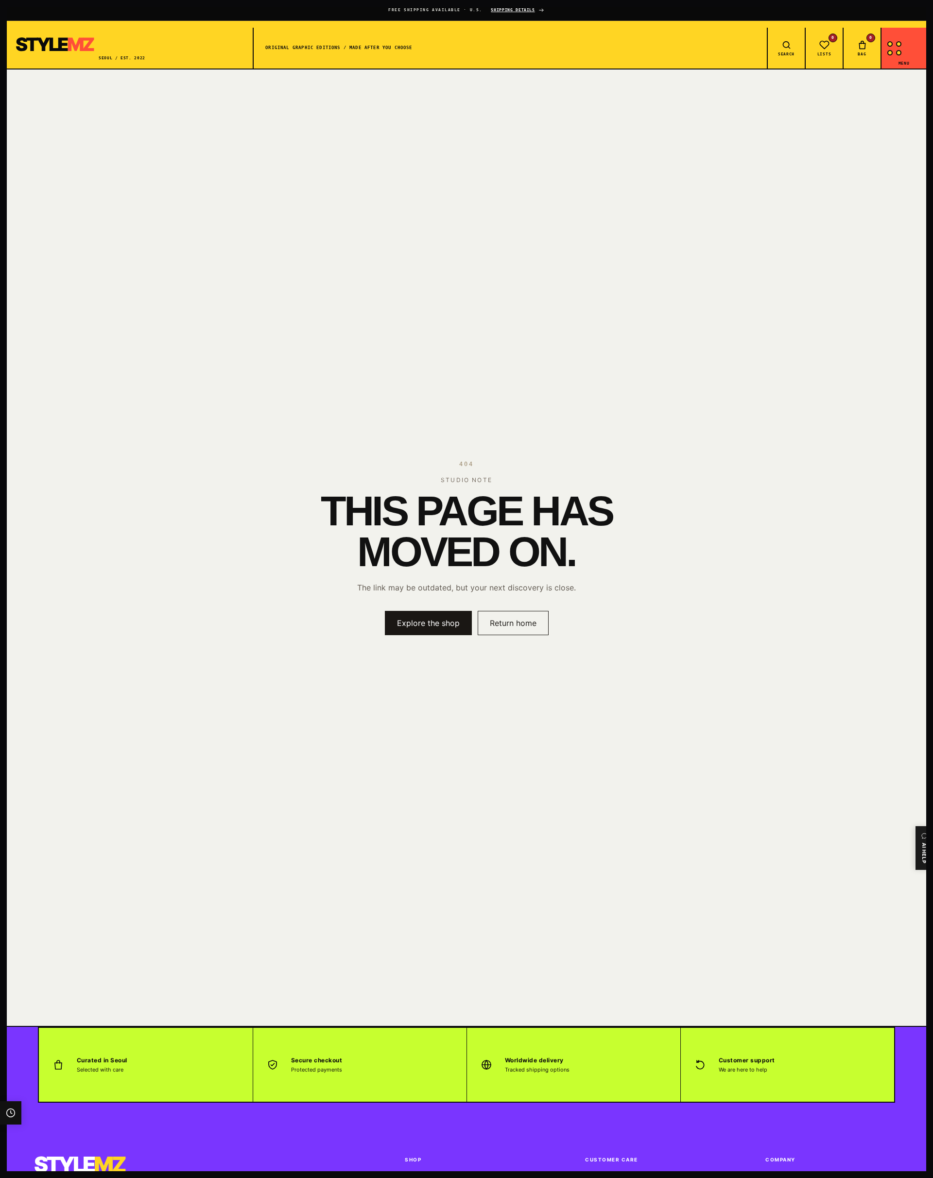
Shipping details (513, 10)
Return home (513, 623)
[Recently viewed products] (10, 1113)
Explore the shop (428, 623)
